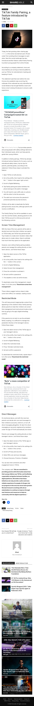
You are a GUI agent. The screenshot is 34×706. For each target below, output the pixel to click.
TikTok (4, 54)
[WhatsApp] (15, 25)
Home (3, 6)
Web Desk (5, 616)
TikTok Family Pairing (11, 147)
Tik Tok (16, 508)
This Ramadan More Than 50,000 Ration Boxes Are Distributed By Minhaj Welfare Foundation (17, 612)
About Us (10, 699)
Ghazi (4, 21)
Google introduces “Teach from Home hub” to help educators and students (24, 533)
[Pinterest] (11, 25)
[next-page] (6, 595)
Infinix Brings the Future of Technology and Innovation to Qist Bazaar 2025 (17, 632)
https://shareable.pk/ (17, 554)
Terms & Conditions (25, 701)
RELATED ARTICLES (8, 563)
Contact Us (26, 699)
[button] (3, 2)
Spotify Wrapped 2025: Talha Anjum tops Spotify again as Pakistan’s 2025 (21, 588)
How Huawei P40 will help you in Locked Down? (9, 532)
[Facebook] (3, 25)
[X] (7, 25)
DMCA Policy (7, 701)
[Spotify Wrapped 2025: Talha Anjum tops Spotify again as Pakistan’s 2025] (6, 589)
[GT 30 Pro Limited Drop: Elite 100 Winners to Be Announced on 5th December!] (6, 580)
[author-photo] (17, 550)
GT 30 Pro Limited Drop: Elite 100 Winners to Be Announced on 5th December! (21, 580)
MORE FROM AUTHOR (22, 563)
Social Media (9, 6)
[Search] (31, 2)
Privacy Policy (15, 701)
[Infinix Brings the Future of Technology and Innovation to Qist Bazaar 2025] (17, 627)
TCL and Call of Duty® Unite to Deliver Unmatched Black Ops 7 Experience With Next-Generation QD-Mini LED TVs (16, 689)
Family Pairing (10, 508)
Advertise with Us (18, 699)
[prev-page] (3, 595)
